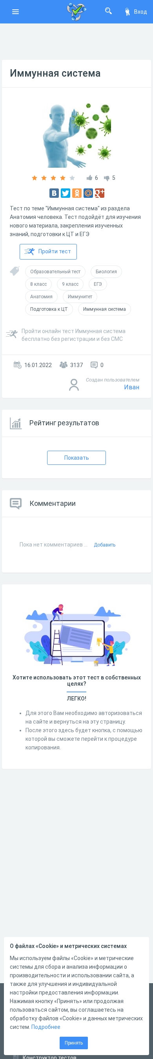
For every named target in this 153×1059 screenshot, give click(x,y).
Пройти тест (54, 251)
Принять (74, 1043)
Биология (106, 271)
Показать (76, 458)
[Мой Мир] (88, 193)
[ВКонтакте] (54, 193)
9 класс (70, 284)
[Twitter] (65, 193)
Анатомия (41, 296)
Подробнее (45, 1027)
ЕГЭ (98, 284)
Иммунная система (55, 73)
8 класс (38, 284)
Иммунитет (80, 296)
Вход (140, 12)
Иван (131, 387)
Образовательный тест (55, 271)
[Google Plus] (99, 193)
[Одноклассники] (77, 193)
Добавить (104, 545)
